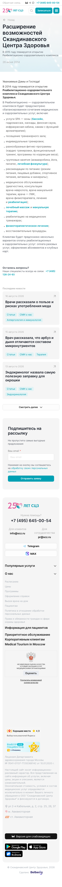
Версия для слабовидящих (33, 836)
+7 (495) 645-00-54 (47, 2)
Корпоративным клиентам (25, 639)
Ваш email (14, 450)
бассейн (37, 118)
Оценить (31, 673)
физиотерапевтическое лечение (27, 225)
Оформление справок (17, 596)
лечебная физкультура (32, 163)
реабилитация (17, 202)
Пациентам (11, 605)
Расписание (11, 581)
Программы (11, 591)
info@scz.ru (17, 533)
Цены (8, 586)
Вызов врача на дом (16, 601)
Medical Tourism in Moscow (25, 644)
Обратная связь (11, 2)
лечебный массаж (18, 207)
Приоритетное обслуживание (27, 634)
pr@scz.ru (44, 537)
